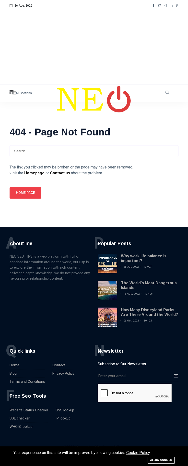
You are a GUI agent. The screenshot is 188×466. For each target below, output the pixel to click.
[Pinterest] (177, 5)
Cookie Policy (138, 452)
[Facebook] (153, 5)
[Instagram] (165, 5)
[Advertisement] (94, 47)
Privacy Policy (63, 373)
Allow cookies (161, 460)
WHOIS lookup (21, 426)
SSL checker (20, 418)
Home (14, 365)
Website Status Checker (29, 410)
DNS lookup (65, 410)
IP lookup (63, 418)
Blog (13, 373)
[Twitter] (159, 5)
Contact (58, 365)
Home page (25, 193)
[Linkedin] (171, 5)
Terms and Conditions (27, 381)
